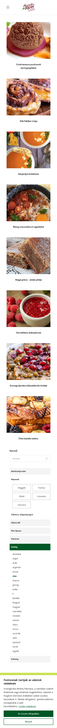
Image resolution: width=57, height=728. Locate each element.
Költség (14, 659)
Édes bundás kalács (28, 438)
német (16, 620)
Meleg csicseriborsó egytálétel (28, 227)
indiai (15, 589)
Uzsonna (41, 496)
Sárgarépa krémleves (28, 174)
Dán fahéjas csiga (28, 121)
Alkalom (15, 539)
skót (15, 637)
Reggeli (21, 487)
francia (16, 580)
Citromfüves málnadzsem (28, 332)
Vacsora (22, 504)
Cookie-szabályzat (27, 706)
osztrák (16, 633)
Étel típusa (16, 531)
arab (15, 562)
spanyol (16, 642)
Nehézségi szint (18, 471)
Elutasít (28, 721)
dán (15, 576)
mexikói (16, 615)
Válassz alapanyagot (22, 514)
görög (16, 584)
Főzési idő (15, 522)
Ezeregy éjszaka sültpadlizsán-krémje (28, 385)
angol (15, 558)
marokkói (17, 611)
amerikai (17, 554)
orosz (15, 628)
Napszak (15, 479)
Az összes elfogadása (28, 713)
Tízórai (41, 487)
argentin (17, 567)
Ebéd (21, 496)
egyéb (16, 651)
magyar (16, 606)
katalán (16, 598)
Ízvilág (14, 547)
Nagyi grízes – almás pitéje (28, 280)
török (15, 646)
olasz (15, 624)
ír (13, 593)
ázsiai (15, 571)
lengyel (16, 602)
